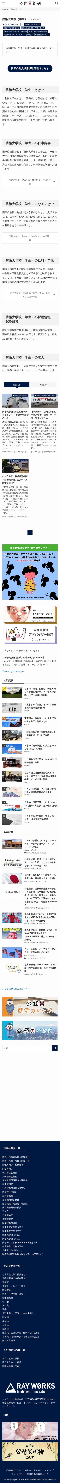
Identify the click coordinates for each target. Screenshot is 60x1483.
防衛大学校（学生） (11, 1238)
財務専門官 (7, 1168)
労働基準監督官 (9, 1176)
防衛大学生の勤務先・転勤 (38, 31)
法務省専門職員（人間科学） (16, 1180)
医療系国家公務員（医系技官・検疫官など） (23, 1254)
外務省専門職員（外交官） (14, 1187)
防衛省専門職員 (9, 1222)
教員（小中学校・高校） (13, 1293)
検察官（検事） (9, 1191)
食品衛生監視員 (9, 1172)
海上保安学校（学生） (12, 1230)
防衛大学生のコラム (42, 34)
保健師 (5, 1324)
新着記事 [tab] (16, 384)
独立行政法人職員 (10, 1358)
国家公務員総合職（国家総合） (17, 1156)
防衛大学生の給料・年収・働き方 (32, 28)
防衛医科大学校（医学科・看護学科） (20, 1242)
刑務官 (5, 1211)
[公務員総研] (30, 3)
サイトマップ (48, 1470)
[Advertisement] (30, 1101)
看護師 (5, 1328)
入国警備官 (7, 1215)
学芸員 (5, 1305)
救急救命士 (7, 1289)
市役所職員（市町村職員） (14, 1278)
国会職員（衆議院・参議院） (16, 1203)
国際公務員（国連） (11, 1366)
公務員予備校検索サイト (36, 1474)
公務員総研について (14, 1470)
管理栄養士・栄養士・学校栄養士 (18, 1313)
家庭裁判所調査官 (10, 1199)
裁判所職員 (7, 1195)
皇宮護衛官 (7, 1219)
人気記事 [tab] (43, 384)
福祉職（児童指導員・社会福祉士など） (21, 1336)
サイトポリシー (18, 1474)
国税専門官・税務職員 (12, 1164)
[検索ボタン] (56, 3)
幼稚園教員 (7, 1297)
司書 (4, 1309)
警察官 (5, 1281)
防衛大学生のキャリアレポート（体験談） (18, 34)
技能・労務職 (8, 1340)
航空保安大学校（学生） (13, 1246)
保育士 (5, 1301)
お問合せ (28, 1470)
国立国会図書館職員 (11, 1207)
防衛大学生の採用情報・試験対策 (15, 31)
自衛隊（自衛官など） (12, 1250)
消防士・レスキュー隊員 (13, 1285)
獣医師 (5, 1316)
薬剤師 (5, 1320)
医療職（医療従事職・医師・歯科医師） (21, 1332)
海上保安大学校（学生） (13, 1226)
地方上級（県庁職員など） (14, 1274)
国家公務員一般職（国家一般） (17, 1160)
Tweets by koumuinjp (12, 671)
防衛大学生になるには (11, 28)
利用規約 (37, 1470)
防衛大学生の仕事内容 (32, 24)
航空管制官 (7, 1183)
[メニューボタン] (3, 3)
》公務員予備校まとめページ (16, 988)
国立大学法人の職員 (11, 1362)
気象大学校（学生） (11, 1234)
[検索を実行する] (55, 1048)
